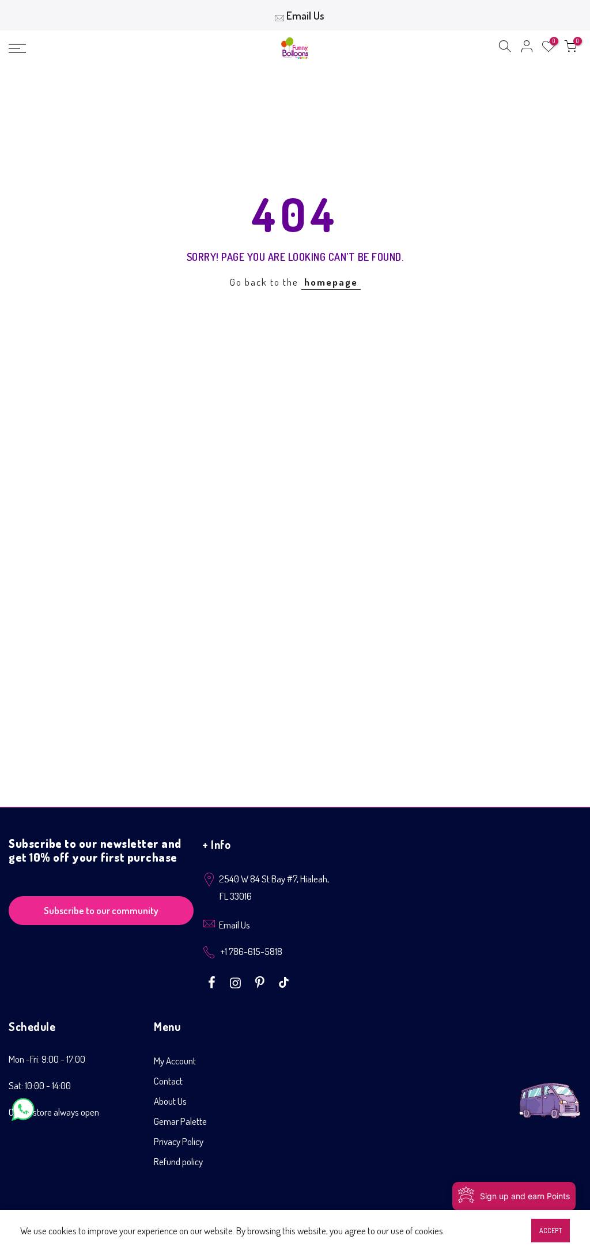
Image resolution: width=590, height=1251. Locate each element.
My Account (175, 1061)
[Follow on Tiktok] (284, 981)
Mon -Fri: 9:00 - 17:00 (47, 1059)
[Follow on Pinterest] (261, 981)
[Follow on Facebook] (213, 981)
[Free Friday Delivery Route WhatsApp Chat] (549, 1091)
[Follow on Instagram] (237, 981)
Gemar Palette (180, 1121)
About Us (170, 1101)
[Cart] (570, 48)
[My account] (526, 48)
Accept (550, 1230)
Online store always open (54, 1112)
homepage (331, 282)
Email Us (305, 15)
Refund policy (178, 1161)
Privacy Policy (178, 1141)
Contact (168, 1081)
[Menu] (101, 48)
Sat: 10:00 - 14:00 (40, 1085)
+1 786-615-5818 (251, 951)
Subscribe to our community (101, 910)
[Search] (505, 48)
